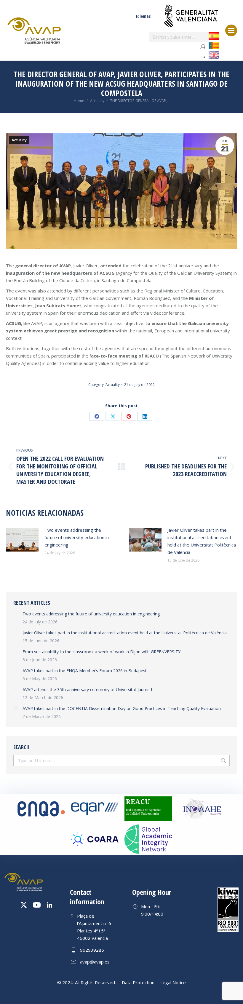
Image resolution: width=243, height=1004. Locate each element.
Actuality (19, 140)
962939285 (92, 950)
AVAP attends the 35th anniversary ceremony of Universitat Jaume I (87, 689)
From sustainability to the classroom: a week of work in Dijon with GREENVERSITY (101, 651)
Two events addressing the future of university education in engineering (76, 537)
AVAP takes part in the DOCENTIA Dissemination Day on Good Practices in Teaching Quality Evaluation (122, 708)
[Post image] (22, 540)
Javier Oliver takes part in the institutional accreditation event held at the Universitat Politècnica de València (201, 541)
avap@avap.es (95, 962)
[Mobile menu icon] (231, 30)
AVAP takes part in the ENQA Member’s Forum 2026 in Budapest (85, 670)
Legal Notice (173, 982)
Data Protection (138, 982)
